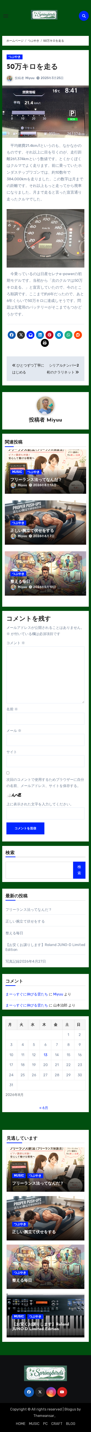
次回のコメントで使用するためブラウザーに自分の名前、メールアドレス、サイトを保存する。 (45, 782)
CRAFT (57, 1424)
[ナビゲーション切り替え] (5, 16)
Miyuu (29, 78)
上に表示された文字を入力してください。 (40, 804)
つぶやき (14, 57)
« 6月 (43, 1108)
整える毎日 (20, 582)
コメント (15, 643)
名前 (12, 709)
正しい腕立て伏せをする (32, 531)
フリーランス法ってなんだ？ (36, 480)
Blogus (70, 1409)
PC (45, 1424)
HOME (20, 1424)
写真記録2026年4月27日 (26, 961)
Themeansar (43, 1416)
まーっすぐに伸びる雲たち (27, 994)
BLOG (70, 1424)
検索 (10, 853)
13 (45, 1055)
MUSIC (17, 472)
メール (13, 731)
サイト (11, 752)
